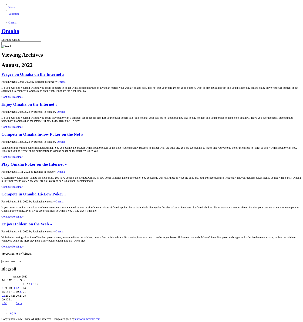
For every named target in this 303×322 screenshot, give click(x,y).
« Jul (4, 303)
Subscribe (13, 13)
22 (3, 295)
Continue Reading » (12, 96)
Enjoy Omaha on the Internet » (29, 104)
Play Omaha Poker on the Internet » (34, 164)
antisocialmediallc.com (87, 318)
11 (13, 287)
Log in (12, 312)
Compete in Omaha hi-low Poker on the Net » (42, 134)
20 (20, 291)
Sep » (19, 303)
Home (11, 7)
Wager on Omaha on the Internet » (32, 74)
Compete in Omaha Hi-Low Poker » (33, 194)
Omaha (12, 22)
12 (17, 287)
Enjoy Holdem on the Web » (26, 224)
